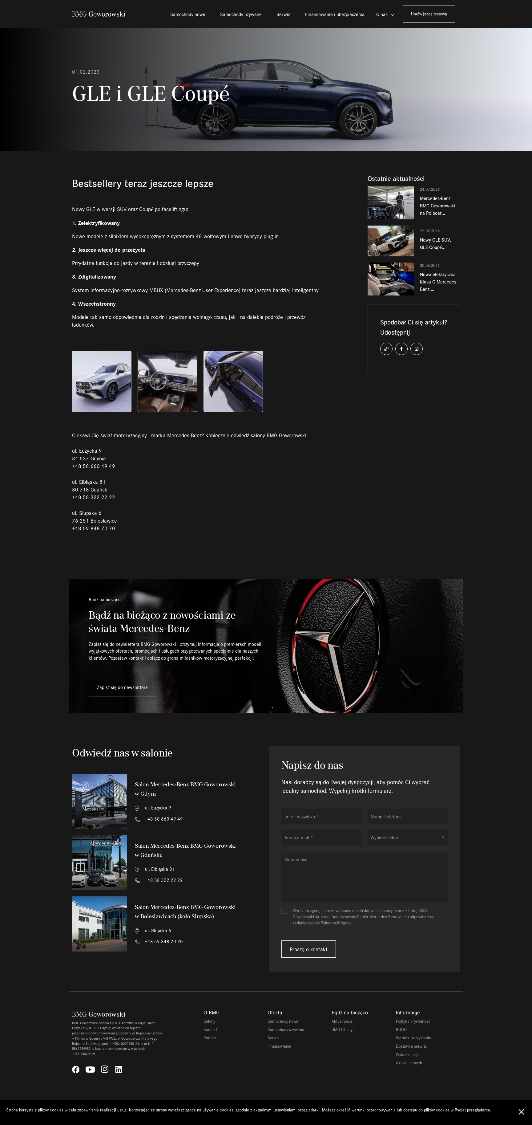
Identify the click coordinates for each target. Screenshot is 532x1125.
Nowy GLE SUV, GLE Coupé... (435, 243)
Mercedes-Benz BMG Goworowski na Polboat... (437, 205)
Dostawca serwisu (411, 1046)
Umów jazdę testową (429, 14)
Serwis (283, 14)
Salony (209, 1021)
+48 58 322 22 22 (163, 880)
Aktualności (342, 1021)
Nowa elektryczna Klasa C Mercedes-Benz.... (438, 281)
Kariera (210, 1038)
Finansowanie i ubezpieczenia (335, 14)
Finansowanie (279, 1046)
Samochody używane (241, 14)
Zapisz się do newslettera (122, 687)
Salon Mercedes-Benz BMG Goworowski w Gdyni (185, 789)
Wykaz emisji (407, 1054)
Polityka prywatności (413, 1021)
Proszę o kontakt (309, 949)
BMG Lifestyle (344, 1029)
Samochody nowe (187, 14)
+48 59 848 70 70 (163, 941)
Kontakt (210, 1029)
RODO (401, 1029)
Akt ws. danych (409, 1063)
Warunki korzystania (413, 1038)
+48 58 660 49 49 (163, 818)
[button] (386, 349)
